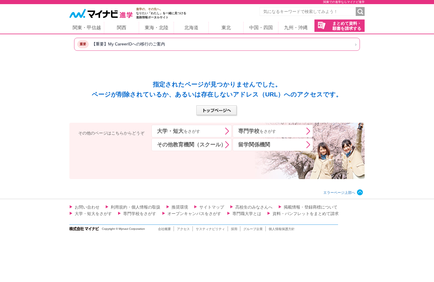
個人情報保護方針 (282, 229)
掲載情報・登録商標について (310, 207)
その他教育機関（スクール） (191, 144)
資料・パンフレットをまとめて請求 (306, 213)
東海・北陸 (156, 27)
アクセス (183, 229)
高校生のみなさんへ (254, 207)
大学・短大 (178, 131)
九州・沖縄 (296, 27)
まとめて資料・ (346, 26)
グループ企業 (253, 229)
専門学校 (257, 131)
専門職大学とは (246, 213)
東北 (226, 27)
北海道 (191, 27)
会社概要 (164, 229)
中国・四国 (261, 27)
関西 (121, 27)
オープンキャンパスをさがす (194, 213)
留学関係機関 (254, 144)
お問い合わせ (87, 207)
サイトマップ (211, 207)
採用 (234, 229)
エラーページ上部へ (339, 193)
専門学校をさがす (139, 213)
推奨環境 (180, 207)
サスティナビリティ (210, 229)
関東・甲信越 (87, 27)
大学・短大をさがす (93, 213)
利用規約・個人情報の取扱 (135, 207)
